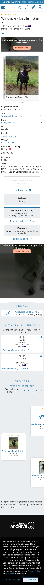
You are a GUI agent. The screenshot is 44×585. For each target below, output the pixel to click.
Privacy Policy (34, 571)
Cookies (10, 573)
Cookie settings (13, 579)
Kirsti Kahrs (6, 142)
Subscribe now (22, 47)
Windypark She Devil (10, 122)
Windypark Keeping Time (12, 116)
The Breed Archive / (11, 1)
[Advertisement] (22, 275)
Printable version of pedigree (22, 385)
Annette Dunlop (8, 136)
